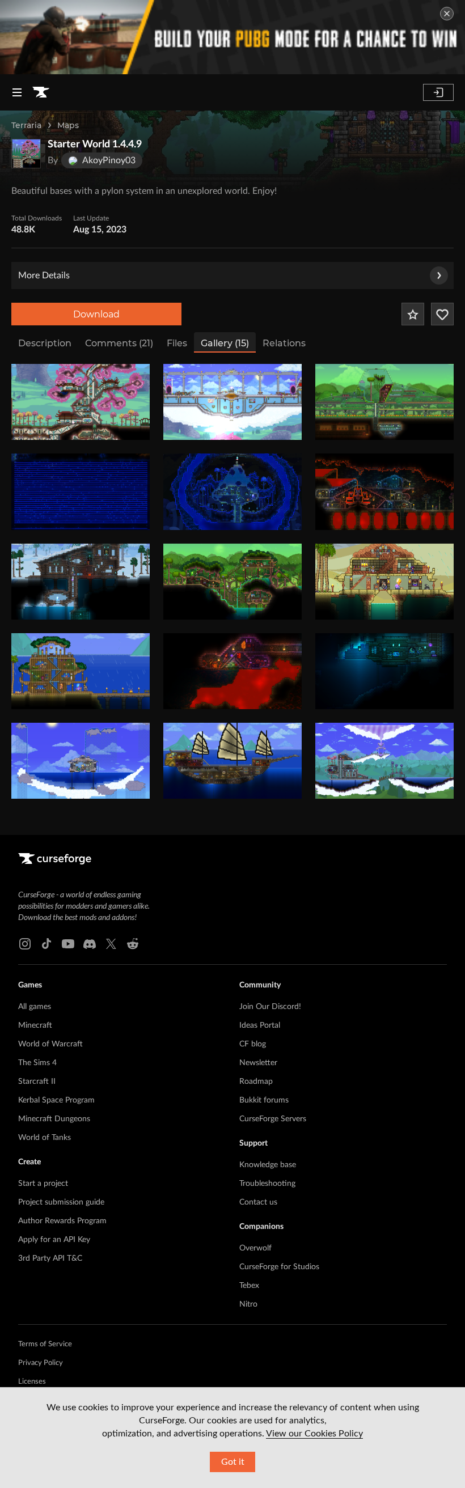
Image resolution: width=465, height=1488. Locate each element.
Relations (284, 343)
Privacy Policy (40, 1363)
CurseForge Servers (272, 1119)
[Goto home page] (41, 92)
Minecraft (35, 1025)
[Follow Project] (442, 314)
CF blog (252, 1044)
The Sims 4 (37, 1063)
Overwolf (255, 1248)
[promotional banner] (232, 37)
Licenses (32, 1381)
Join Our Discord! (270, 1007)
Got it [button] (232, 1461)
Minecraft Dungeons (54, 1119)
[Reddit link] (133, 944)
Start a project (43, 1184)
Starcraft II (37, 1082)
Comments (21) (119, 343)
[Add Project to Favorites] (412, 314)
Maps (68, 125)
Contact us (258, 1202)
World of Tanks (44, 1138)
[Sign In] (438, 92)
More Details (44, 275)
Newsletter (258, 1063)
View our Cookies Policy (314, 1433)
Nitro (248, 1304)
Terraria (26, 125)
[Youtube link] (68, 944)
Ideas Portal (259, 1025)
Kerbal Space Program (56, 1100)
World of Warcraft (50, 1044)
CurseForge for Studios (279, 1267)
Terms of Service (45, 1344)
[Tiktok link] (46, 944)
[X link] (111, 944)
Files (177, 343)
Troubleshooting (267, 1184)
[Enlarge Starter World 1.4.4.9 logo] (26, 153)
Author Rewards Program (62, 1221)
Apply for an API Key (54, 1240)
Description (44, 343)
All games (34, 1007)
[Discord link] (89, 944)
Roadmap (256, 1082)
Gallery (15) (225, 343)
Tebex (249, 1286)
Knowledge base (267, 1165)
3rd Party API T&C (50, 1258)
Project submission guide (61, 1202)
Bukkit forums (264, 1100)
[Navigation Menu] (17, 92)
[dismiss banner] (447, 13)
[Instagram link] (25, 944)
